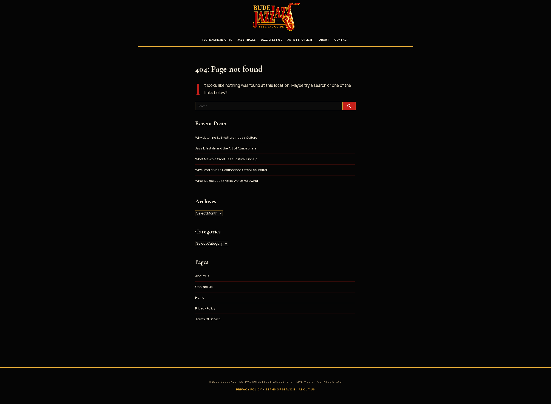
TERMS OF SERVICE (280, 389)
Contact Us (204, 286)
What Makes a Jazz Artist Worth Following (226, 180)
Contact (341, 40)
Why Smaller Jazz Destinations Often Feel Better (231, 170)
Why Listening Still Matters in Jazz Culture (226, 137)
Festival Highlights (217, 40)
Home (199, 297)
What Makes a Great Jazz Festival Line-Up (226, 159)
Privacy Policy (205, 308)
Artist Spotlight (300, 40)
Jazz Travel (246, 40)
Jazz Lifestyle (271, 40)
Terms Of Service (208, 319)
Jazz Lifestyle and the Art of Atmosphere (226, 148)
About (324, 40)
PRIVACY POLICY (249, 389)
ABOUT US (307, 389)
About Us (202, 276)
